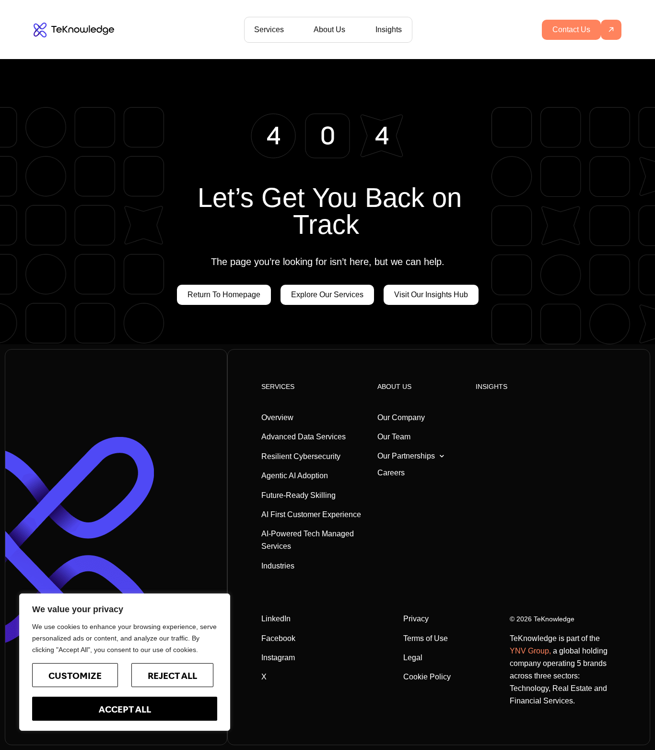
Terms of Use (425, 638)
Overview (277, 417)
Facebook (278, 638)
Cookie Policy (427, 677)
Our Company (401, 417)
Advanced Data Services (303, 437)
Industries (277, 566)
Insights (388, 29)
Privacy (416, 619)
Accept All (125, 710)
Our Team (393, 437)
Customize (75, 677)
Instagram (278, 657)
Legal (412, 657)
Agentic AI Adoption (294, 476)
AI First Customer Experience (311, 514)
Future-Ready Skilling (298, 495)
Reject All (172, 677)
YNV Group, (530, 651)
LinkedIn (276, 619)
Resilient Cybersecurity (300, 456)
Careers (391, 473)
